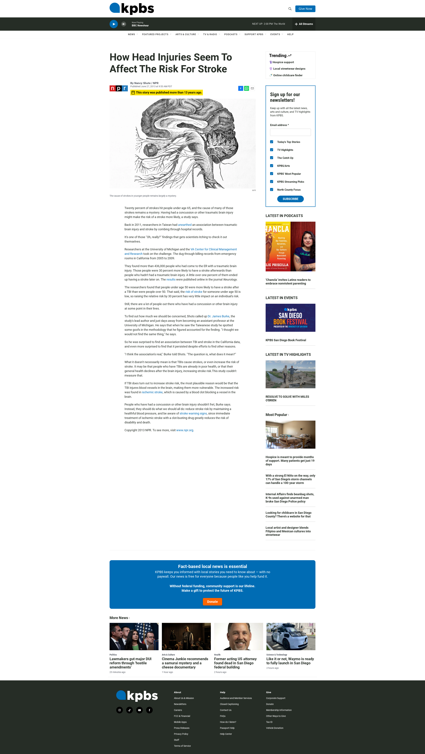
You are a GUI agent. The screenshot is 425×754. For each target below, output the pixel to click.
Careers (178, 710)
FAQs (222, 716)
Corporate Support (275, 698)
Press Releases (181, 728)
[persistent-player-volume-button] (124, 24)
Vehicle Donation (274, 728)
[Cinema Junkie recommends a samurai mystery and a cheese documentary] (186, 636)
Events (275, 34)
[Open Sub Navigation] (137, 34)
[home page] (132, 9)
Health (217, 654)
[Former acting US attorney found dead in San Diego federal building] (238, 636)
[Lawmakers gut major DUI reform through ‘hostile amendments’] (134, 636)
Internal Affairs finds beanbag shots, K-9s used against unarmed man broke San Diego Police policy (290, 497)
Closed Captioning (229, 704)
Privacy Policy (181, 734)
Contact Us (225, 710)
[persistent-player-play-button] (114, 24)
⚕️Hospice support (281, 62)
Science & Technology (276, 654)
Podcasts (230, 34)
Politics (113, 654)
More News (119, 618)
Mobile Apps (180, 722)
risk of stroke (194, 291)
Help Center (226, 734)
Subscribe (290, 199)
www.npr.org (184, 430)
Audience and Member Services (236, 698)
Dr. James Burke (218, 316)
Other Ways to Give (276, 716)
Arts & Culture (185, 34)
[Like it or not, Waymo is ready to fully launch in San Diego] (290, 636)
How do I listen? (228, 722)
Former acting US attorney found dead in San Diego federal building (235, 663)
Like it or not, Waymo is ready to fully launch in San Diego (290, 661)
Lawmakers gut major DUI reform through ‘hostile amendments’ (130, 663)
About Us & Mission (184, 698)
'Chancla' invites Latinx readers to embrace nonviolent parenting (288, 281)
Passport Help (227, 728)
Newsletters (180, 704)
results (171, 279)
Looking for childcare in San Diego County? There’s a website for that (288, 514)
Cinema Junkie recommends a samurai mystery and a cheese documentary (185, 663)
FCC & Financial (182, 716)
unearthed (185, 224)
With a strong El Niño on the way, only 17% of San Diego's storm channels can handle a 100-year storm (290, 479)
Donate (212, 602)
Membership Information (279, 710)
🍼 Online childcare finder (285, 75)
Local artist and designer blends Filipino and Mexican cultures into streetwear (288, 531)
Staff (176, 740)
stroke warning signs (193, 413)
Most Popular (276, 415)
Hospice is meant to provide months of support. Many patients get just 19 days (290, 460)
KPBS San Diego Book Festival (286, 340)
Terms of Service (182, 746)
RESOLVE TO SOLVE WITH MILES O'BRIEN (287, 398)
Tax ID (269, 722)
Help (290, 34)
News (131, 34)
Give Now (305, 9)
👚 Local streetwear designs (287, 68)
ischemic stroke (152, 392)
